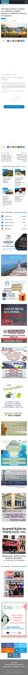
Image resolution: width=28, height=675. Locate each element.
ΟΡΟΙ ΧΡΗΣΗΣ (14, 662)
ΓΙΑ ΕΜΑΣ (23, 666)
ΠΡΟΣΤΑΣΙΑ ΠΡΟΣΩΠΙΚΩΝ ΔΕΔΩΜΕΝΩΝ (14, 664)
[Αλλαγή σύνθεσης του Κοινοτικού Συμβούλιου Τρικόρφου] (8, 172)
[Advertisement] (14, 57)
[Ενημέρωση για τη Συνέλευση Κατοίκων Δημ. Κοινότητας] (20, 191)
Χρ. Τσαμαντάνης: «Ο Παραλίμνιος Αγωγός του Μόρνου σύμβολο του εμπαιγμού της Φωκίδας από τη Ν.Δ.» (6, 158)
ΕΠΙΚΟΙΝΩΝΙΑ (16, 666)
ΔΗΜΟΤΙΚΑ (3, 18)
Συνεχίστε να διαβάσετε (14, 106)
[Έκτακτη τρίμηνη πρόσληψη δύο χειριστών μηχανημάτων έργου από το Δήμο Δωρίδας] (20, 172)
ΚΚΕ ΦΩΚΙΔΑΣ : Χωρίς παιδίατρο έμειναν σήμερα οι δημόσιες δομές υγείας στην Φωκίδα (21, 158)
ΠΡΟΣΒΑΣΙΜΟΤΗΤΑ (7, 666)
